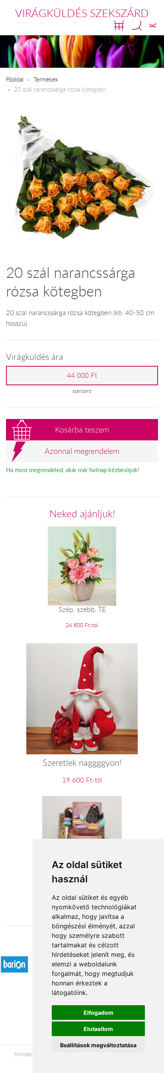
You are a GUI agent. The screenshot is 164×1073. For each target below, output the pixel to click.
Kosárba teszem (82, 429)
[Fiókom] (152, 25)
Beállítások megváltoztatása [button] (98, 1045)
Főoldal (14, 79)
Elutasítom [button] (98, 1028)
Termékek (45, 79)
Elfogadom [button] (98, 1012)
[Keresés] (136, 25)
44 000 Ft (82, 375)
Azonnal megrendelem (82, 451)
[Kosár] (119, 25)
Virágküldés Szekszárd (82, 13)
